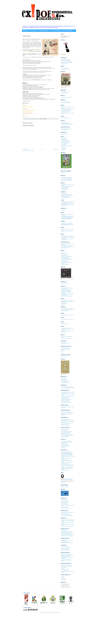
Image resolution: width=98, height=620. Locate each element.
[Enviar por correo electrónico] (41, 118)
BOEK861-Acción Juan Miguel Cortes (67, 256)
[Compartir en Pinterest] (45, 118)
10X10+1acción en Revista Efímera (66, 514)
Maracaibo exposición (65, 444)
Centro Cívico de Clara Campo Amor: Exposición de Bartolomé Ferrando (67, 290)
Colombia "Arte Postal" (65, 430)
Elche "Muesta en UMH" (65, 436)
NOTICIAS (25, 30)
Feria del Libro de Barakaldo (65, 401)
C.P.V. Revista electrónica (65, 570)
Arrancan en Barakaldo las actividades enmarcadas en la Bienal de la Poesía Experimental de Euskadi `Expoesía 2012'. (67, 453)
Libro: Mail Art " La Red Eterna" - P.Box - (67, 534)
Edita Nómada (63, 330)
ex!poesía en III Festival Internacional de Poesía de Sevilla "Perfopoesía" (67, 556)
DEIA (62, 252)
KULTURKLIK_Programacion (66, 140)
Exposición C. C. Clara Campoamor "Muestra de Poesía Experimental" (68, 397)
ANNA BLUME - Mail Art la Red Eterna (67, 565)
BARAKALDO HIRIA (64, 138)
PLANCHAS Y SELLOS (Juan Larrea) (67, 61)
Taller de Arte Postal (64, 193)
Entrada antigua (56, 149)
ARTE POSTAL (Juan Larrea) (66, 59)
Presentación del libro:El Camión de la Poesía (68, 535)
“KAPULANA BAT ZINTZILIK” (65, 188)
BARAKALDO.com (64, 567)
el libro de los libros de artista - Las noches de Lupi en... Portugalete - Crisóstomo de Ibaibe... (68, 387)
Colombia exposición (64, 443)
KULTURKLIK (63, 254)
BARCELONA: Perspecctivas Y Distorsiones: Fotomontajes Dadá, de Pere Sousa (68, 224)
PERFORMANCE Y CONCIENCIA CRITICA (67, 329)
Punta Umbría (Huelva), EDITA (66, 433)
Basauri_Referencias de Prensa (66, 349)
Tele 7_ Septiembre (64, 143)
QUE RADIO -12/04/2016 (65, 264)
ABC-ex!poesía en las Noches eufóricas (67, 462)
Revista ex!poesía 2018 (65, 134)
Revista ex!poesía (64, 379)
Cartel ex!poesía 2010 (65, 503)
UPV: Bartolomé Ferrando (65, 323)
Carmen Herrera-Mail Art (65, 569)
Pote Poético (63, 304)
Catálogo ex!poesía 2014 (65, 283)
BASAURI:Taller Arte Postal (65, 247)
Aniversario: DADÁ (64, 205)
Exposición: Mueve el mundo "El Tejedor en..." (68, 300)
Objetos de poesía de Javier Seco (66, 197)
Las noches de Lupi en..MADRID (66, 338)
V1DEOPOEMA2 (64, 343)
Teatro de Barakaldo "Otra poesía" (66, 291)
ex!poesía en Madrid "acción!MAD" (66, 554)
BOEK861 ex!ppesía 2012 (65, 470)
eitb (62, 351)
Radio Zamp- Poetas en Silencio (66, 451)
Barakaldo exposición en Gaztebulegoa (67, 442)
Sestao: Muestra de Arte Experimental (67, 441)
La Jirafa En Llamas (64, 63)
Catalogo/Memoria (64, 378)
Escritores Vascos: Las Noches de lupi (67, 455)
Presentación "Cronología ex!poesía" (67, 402)
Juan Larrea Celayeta (55, 30)
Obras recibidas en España (65, 446)
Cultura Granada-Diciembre (65, 141)
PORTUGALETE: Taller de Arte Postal (67, 245)
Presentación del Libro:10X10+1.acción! (67, 533)
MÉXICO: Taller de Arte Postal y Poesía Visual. (68, 246)
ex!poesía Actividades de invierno (66, 382)
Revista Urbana (64, 332)
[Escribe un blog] (42, 118)
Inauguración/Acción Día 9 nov (66, 101)
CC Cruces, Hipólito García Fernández (67, 179)
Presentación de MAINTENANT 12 (66, 108)
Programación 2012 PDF (65, 381)
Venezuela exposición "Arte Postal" (66, 432)
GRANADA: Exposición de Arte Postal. (67, 97)
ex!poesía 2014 (64, 356)
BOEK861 (63, 350)
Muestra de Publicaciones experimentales (67, 309)
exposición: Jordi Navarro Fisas (66, 142)
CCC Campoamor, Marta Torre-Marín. (67, 177)
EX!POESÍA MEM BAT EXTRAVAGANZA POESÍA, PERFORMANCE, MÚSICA (67, 218)
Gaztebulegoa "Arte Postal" (65, 398)
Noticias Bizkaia (64, 144)
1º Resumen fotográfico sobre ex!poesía (67, 515)
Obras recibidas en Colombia (66, 445)
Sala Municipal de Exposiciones (66, 102)
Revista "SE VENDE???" (65, 504)
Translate (67, 37)
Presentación (33, 30)
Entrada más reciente (26, 149)
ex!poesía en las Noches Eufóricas (66, 399)
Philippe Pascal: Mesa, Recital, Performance (68, 532)
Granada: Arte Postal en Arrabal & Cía (67, 431)
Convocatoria (63, 447)
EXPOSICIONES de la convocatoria (66, 128)
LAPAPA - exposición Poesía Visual (66, 566)
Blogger (58, 612)
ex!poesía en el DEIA (64, 513)
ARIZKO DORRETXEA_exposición (66, 123)
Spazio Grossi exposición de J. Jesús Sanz (67, 420)
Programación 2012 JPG (65, 380)
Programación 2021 (43, 30)
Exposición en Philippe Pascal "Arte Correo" (68, 526)
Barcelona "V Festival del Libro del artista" (67, 434)
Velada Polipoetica (64, 530)
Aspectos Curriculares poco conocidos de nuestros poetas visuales (67, 187)
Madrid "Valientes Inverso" (65, 429)
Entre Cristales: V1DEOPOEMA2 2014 (67, 296)
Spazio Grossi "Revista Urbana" (66, 419)
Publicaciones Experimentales (66, 342)
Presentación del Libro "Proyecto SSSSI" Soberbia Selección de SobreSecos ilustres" (68, 216)
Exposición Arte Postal (65, 122)
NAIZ (62, 352)
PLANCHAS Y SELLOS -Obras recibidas (67, 62)
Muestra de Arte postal (65, 310)
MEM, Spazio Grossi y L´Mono (66, 425)
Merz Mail (63, 577)
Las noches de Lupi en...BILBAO (66, 331)
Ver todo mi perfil (63, 482)
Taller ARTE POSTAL (64, 189)
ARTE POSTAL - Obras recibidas (66, 60)
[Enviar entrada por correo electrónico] (40, 118)
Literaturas (63, 568)
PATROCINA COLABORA (65, 486)
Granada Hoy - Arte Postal (65, 463)
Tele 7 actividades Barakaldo (66, 258)
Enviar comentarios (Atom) (30, 150)
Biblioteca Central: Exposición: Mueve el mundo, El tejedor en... (67, 288)
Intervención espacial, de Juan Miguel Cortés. (68, 204)
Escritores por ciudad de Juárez (66, 400)
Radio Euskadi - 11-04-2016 (65, 261)
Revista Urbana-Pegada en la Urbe (66, 531)
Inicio (41, 149)
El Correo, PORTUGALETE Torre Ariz (67, 259)
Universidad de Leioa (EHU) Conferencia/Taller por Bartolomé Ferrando (67, 542)
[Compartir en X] (43, 118)
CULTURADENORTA (64, 253)
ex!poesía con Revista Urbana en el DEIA (67, 512)
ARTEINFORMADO (64, 139)
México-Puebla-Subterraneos (66, 257)
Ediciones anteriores (67, 30)
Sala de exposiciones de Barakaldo (66, 180)
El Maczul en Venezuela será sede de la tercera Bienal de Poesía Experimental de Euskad (67, 468)
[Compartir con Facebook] (44, 118)
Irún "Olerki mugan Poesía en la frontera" (67, 435)
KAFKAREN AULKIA (64, 303)
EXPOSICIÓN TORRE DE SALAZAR (67, 194)
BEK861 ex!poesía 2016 (65, 255)
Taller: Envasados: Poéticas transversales (67, 124)
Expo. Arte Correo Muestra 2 (65, 550)
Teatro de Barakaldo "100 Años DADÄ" (67, 178)
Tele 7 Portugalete (64, 260)
